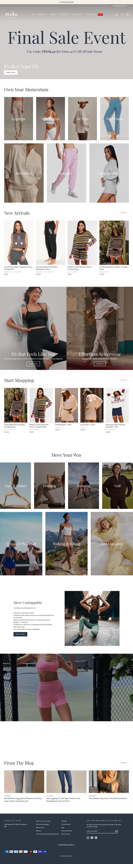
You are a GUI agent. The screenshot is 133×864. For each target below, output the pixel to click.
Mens (53, 15)
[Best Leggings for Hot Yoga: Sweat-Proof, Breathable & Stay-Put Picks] (66, 781)
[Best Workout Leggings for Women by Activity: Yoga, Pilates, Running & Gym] (24, 781)
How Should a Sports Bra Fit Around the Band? (108, 798)
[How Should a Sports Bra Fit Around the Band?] (109, 781)
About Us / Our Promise (43, 821)
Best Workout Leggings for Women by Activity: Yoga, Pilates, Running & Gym (23, 800)
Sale (100, 15)
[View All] (99, 328)
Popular (90, 15)
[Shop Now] (33, 328)
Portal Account (66, 824)
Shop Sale (10, 72)
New (33, 15)
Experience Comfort (66, 697)
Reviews (38, 831)
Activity (77, 15)
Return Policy (40, 828)
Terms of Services (66, 831)
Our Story (20, 634)
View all (124, 213)
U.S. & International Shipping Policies (47, 834)
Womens (42, 15)
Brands (64, 15)
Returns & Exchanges (42, 824)
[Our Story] (92, 618)
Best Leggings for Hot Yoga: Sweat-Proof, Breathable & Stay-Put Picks (63, 800)
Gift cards (64, 821)
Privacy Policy (65, 834)
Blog (62, 828)
